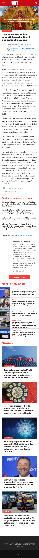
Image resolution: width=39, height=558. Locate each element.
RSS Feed (9, 545)
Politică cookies (29, 543)
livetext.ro (17, 545)
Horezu (20, 235)
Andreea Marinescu (21, 44)
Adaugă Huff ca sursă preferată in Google (22, 49)
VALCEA (16, 237)
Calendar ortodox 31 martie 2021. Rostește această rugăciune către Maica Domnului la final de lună (19, 204)
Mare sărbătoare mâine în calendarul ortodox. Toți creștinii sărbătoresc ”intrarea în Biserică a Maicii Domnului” (17, 212)
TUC (12, 543)
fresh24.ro (20, 546)
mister (11, 237)
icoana (25, 235)
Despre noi (19, 543)
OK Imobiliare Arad (29, 545)
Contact (6, 543)
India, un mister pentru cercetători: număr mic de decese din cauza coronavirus (19, 219)
